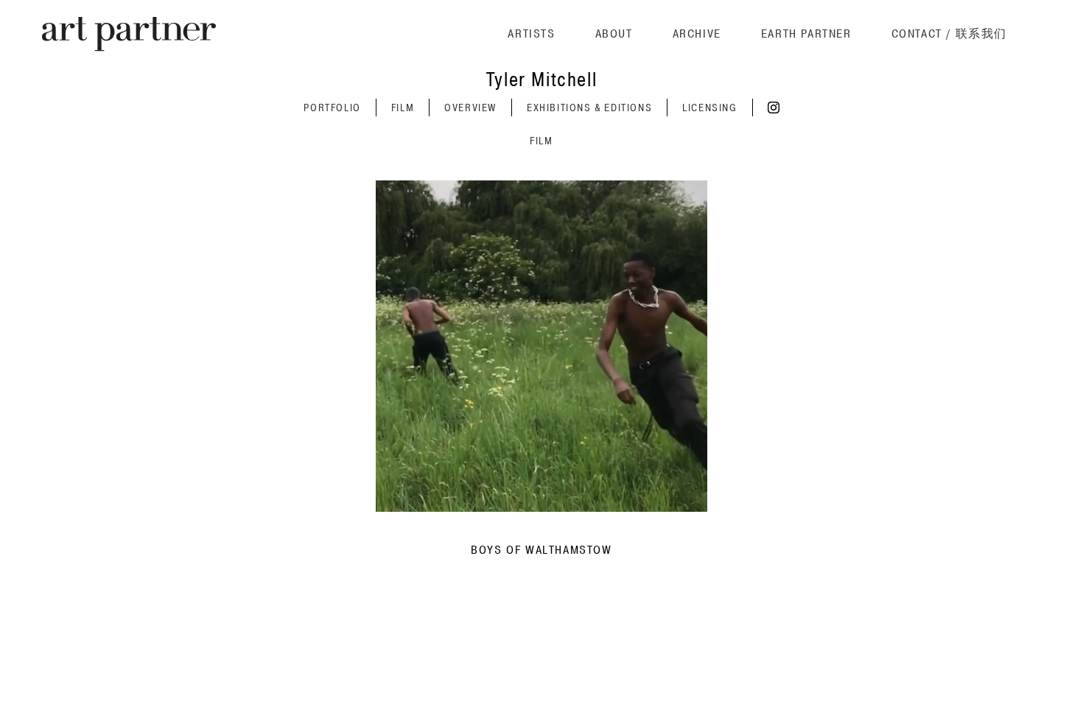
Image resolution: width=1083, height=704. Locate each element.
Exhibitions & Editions (589, 108)
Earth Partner (806, 34)
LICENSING (709, 108)
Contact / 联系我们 (949, 34)
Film (402, 108)
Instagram (773, 107)
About (614, 34)
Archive (697, 34)
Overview (470, 108)
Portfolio (332, 108)
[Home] (129, 34)
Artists (531, 34)
